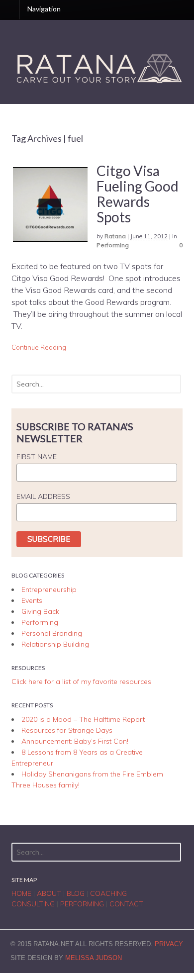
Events (31, 600)
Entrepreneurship (49, 589)
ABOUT (49, 893)
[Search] (171, 384)
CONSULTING (33, 903)
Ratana (115, 236)
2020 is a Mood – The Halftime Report (83, 719)
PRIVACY (169, 944)
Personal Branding (51, 633)
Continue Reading (38, 347)
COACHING (108, 893)
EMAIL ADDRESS (43, 496)
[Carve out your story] (97, 83)
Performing (113, 245)
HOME (21, 893)
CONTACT (126, 903)
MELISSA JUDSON (93, 958)
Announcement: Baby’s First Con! (74, 741)
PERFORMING (82, 903)
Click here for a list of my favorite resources (81, 681)
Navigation (44, 8)
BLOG (76, 893)
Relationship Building (55, 644)
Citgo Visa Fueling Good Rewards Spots (138, 193)
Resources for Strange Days (66, 730)
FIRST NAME (36, 456)
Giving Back (40, 611)
